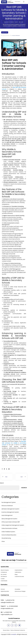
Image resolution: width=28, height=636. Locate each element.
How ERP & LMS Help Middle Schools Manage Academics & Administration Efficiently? (7, 476)
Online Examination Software (9, 528)
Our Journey (3, 574)
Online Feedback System (8, 531)
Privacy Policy (6, 630)
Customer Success (19, 576)
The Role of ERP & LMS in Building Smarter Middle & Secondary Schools (21, 476)
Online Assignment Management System (13, 525)
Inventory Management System (10, 512)
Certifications (18, 572)
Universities (17, 589)
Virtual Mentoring (6, 538)
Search (2, 483)
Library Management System (9, 518)
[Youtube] (19, 625)
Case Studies (4, 580)
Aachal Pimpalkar (16, 35)
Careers (3, 578)
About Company (5, 570)
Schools (3, 589)
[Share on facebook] (2, 469)
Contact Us (22, 630)
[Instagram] (15, 625)
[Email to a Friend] (9, 469)
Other (3, 541)
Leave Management (7, 515)
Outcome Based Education (9, 535)
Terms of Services (15, 630)
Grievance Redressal (7, 505)
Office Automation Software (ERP (11, 522)
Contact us (21, 560)
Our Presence (4, 576)
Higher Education (5, 591)
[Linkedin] (8, 625)
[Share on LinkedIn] (6, 469)
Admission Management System (10, 509)
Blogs (16, 574)
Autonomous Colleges (20, 591)
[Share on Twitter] (4, 469)
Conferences (4, 572)
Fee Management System (9, 502)
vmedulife (13, 634)
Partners (17, 1)
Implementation (18, 570)
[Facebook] (12, 625)
